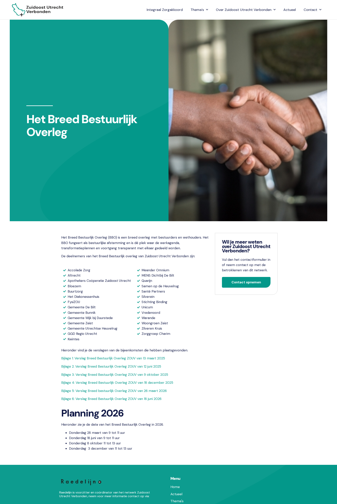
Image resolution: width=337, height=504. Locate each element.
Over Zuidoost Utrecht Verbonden (243, 9)
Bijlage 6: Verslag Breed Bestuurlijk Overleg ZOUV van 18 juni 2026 (111, 399)
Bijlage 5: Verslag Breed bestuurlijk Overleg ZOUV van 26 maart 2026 (114, 391)
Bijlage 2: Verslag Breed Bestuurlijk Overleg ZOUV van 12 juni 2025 (111, 366)
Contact (310, 9)
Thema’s (197, 9)
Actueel (289, 9)
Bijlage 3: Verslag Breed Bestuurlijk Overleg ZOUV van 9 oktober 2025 (114, 374)
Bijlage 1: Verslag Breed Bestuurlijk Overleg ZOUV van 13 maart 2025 (113, 358)
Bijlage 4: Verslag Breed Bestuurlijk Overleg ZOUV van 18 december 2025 (117, 382)
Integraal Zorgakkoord (165, 9)
